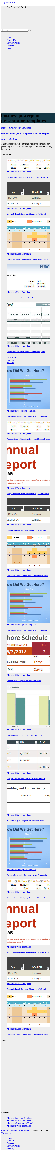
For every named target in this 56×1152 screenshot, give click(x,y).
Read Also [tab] (11, 357)
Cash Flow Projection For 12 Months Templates (26, 352)
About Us (11, 40)
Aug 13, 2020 (7, 139)
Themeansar (6, 1133)
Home (9, 37)
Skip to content (8, 2)
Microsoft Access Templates (19, 1118)
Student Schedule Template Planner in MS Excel (26, 214)
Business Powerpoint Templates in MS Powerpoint (25, 133)
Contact (10, 45)
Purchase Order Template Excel (20, 298)
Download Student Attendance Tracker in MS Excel (27, 259)
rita (15, 139)
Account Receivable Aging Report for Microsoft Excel (28, 177)
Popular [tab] (10, 360)
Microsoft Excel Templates (19, 171)
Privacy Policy (13, 43)
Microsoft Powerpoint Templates (16, 128)
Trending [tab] (11, 362)
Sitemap (10, 48)
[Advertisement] (28, 82)
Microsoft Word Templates (19, 488)
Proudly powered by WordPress (16, 1130)
